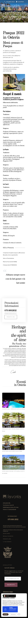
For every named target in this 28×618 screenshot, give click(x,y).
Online (15, 261)
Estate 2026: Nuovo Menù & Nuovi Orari (12, 451)
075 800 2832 (13, 519)
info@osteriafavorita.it (10, 313)
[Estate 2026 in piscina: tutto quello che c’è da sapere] (13, 462)
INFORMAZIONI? (12, 516)
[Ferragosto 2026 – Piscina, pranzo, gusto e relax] (13, 420)
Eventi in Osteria (15, 19)
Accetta (5, 614)
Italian (7, 595)
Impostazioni (13, 614)
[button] (10, 317)
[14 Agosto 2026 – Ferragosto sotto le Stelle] (13, 400)
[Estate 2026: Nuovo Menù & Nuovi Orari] (13, 442)
